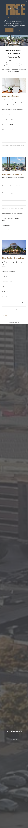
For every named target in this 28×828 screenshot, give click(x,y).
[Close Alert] (26, 1)
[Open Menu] (26, 38)
